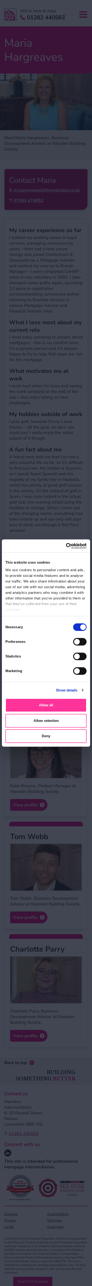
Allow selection (46, 721)
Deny (46, 736)
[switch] (80, 641)
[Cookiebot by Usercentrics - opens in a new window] (66, 546)
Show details (66, 690)
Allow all (46, 705)
